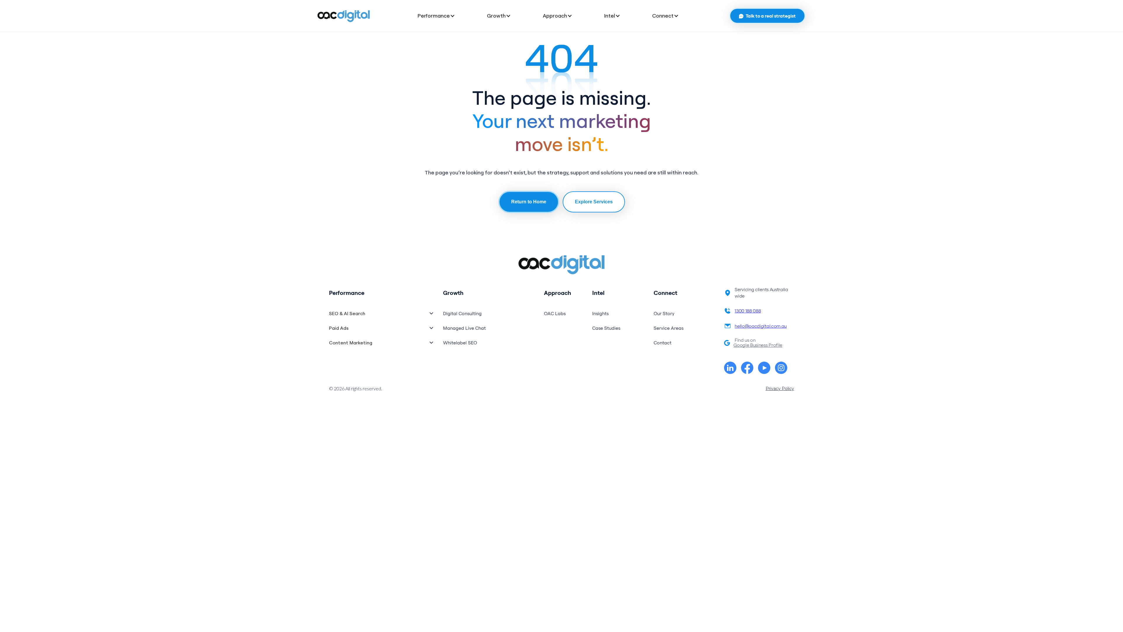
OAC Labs (555, 313)
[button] (442, 16)
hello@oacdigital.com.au (761, 326)
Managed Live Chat (464, 328)
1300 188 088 (748, 311)
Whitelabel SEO (460, 343)
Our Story (664, 313)
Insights (600, 313)
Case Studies (606, 328)
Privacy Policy (780, 388)
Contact (662, 343)
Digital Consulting (462, 313)
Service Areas (668, 328)
